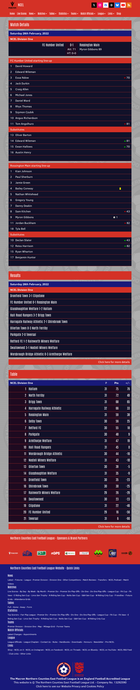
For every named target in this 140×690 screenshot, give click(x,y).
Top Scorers (13, 614)
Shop (119, 13)
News (31, 13)
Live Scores (22, 13)
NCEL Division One (21, 39)
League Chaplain (31, 641)
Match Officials (87, 13)
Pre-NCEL (109, 641)
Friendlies (119, 595)
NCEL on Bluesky (90, 649)
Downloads (77, 641)
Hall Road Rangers (21, 315)
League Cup (113, 591)
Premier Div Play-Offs (70, 591)
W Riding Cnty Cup (104, 595)
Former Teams (63, 626)
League (101, 13)
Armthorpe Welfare (60, 354)
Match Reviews (89, 579)
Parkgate (15, 334)
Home (12, 13)
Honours (88, 641)
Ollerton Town (18, 328)
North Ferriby (39, 328)
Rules (55, 641)
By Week (32, 591)
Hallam (47, 308)
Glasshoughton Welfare (24, 308)
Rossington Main (90, 45)
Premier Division (40, 579)
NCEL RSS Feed (125, 649)
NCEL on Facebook (54, 649)
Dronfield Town (19, 295)
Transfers (102, 579)
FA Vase (122, 614)
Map (40, 626)
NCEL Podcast (115, 579)
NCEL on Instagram (35, 649)
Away (22, 607)
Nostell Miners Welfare (44, 347)
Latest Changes (15, 634)
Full (9, 607)
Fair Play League (28, 614)
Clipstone (38, 295)
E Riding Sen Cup (22, 595)
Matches (41, 13)
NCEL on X (19, 649)
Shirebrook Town (57, 321)
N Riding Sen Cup (57, 595)
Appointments (30, 634)
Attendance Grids (22, 599)
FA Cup (124, 591)
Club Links (14, 653)
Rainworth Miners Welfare (43, 341)
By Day (23, 591)
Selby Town (35, 421)
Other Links (25, 653)
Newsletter (98, 641)
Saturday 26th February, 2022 (29, 33)
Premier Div (53, 591)
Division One (55, 579)
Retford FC (16, 341)
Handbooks (64, 641)
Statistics (63, 13)
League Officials (15, 641)
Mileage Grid (49, 626)
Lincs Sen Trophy (39, 595)
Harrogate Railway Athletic (26, 321)
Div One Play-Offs (98, 591)
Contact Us (46, 641)
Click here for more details (114, 362)
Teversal (31, 334)
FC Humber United (53, 45)
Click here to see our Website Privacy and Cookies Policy (70, 686)
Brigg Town (44, 315)
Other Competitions (72, 579)
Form (29, 607)
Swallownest (17, 347)
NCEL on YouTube (108, 649)
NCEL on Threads (73, 649)
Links (110, 13)
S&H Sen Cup (88, 595)
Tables (52, 13)
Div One (84, 591)
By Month (41, 591)
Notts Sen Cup (73, 595)
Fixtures (19, 579)
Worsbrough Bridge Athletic (27, 354)
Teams (73, 13)
